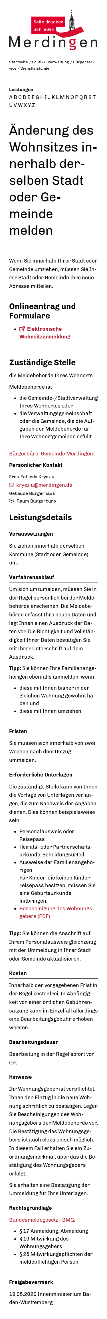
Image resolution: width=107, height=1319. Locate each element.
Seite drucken (48, 22)
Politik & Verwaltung (50, 62)
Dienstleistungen (36, 68)
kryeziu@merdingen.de (44, 485)
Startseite (18, 62)
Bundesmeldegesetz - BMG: (42, 1220)
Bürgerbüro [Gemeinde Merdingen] (51, 454)
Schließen (43, 29)
